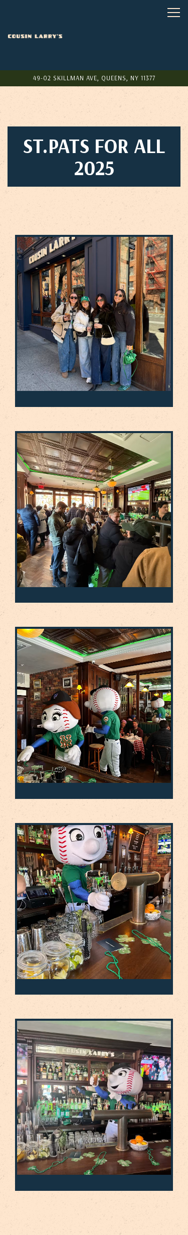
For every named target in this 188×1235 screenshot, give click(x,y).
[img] (94, 321)
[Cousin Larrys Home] (35, 35)
